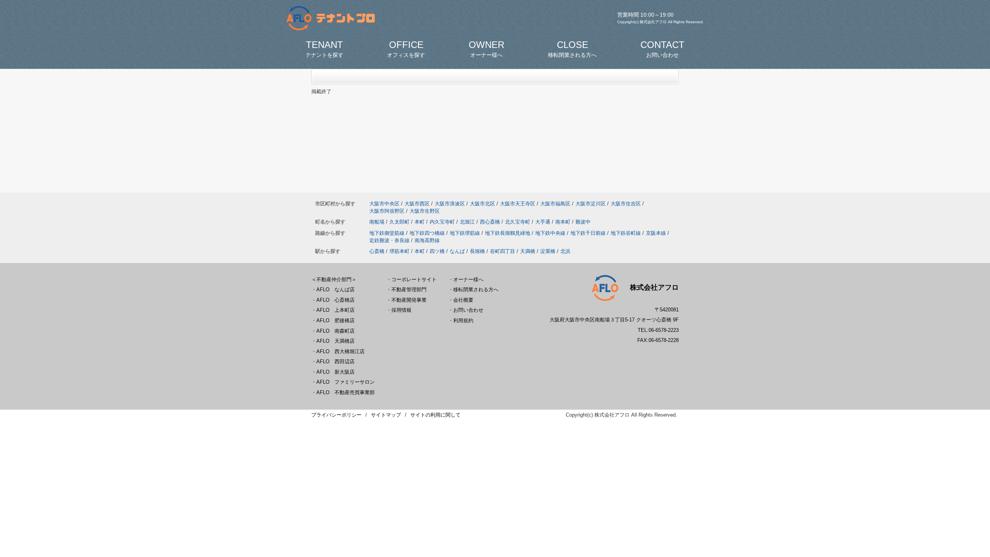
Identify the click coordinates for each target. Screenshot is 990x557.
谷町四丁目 (502, 251)
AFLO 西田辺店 (335, 361)
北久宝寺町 (517, 222)
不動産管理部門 (409, 289)
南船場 (376, 222)
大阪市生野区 (425, 211)
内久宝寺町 (442, 222)
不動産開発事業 (409, 300)
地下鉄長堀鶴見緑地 (507, 233)
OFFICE (406, 48)
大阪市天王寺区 (517, 204)
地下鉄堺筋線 (465, 233)
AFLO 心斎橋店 (335, 300)
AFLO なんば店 (335, 289)
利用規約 (463, 320)
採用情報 (401, 310)
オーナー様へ (468, 279)
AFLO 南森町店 (335, 331)
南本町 (562, 222)
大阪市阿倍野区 (387, 211)
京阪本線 (656, 233)
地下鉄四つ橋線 (427, 233)
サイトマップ (386, 415)
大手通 (542, 222)
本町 (420, 222)
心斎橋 (376, 251)
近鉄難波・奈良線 (389, 240)
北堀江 (467, 222)
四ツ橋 (437, 251)
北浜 (565, 251)
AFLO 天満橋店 (335, 341)
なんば (457, 251)
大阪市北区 (482, 204)
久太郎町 (399, 222)
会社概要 (463, 300)
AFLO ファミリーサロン (345, 382)
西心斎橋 (490, 222)
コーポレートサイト (414, 279)
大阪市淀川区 (590, 204)
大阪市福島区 (555, 204)
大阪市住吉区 (626, 204)
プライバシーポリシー (336, 415)
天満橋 (527, 251)
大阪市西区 (417, 204)
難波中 (583, 222)
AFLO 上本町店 (335, 310)
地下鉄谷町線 (626, 233)
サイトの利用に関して (435, 415)
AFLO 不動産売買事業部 (345, 392)
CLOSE (572, 48)
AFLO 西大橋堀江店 (340, 351)
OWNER (486, 48)
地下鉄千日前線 (588, 233)
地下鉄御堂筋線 (387, 233)
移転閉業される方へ (475, 289)
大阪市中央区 (384, 204)
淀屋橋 (547, 251)
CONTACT (662, 48)
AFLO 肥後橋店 (335, 320)
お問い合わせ (468, 310)
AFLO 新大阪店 (335, 372)
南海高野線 (427, 240)
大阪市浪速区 (450, 204)
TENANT (324, 48)
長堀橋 (477, 251)
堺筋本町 (399, 251)
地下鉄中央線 (550, 233)
